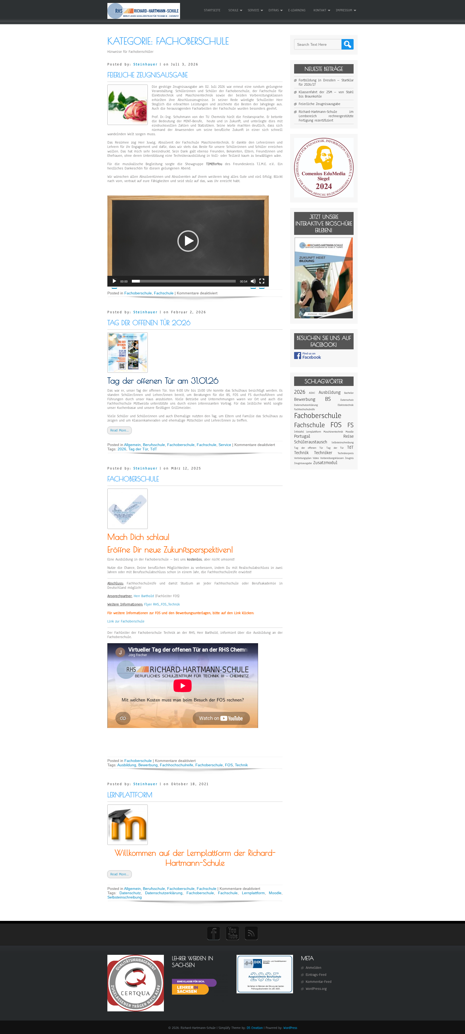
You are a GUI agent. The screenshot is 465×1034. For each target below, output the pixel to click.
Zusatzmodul (325, 462)
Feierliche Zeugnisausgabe (147, 75)
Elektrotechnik (346, 405)
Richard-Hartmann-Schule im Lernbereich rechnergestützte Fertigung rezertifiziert (326, 116)
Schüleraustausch (310, 442)
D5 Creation (255, 1028)
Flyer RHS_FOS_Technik (162, 604)
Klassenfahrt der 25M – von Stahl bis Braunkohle (326, 94)
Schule (233, 10)
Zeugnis (349, 458)
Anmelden (313, 967)
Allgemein (132, 445)
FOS (229, 765)
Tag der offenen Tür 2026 (149, 322)
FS (350, 425)
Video (316, 458)
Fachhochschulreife (176, 765)
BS (328, 399)
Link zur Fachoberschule (126, 621)
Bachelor (349, 393)
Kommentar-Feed (319, 981)
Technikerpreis (346, 453)
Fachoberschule (138, 293)
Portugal (302, 436)
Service (253, 10)
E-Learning (296, 10)
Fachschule (164, 293)
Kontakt (319, 10)
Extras (274, 10)
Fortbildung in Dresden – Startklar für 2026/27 (326, 82)
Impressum (344, 10)
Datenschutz (130, 893)
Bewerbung (148, 765)
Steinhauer (145, 64)
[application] (188, 241)
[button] (188, 241)
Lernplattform (129, 795)
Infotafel (299, 431)
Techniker (323, 453)
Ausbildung (126, 765)
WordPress (290, 1028)
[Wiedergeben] (114, 283)
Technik (241, 765)
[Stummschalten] (253, 283)
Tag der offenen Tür (308, 448)
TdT (153, 449)
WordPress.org (316, 988)
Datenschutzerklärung (163, 893)
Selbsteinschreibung (124, 897)
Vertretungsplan (302, 458)
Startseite (212, 10)
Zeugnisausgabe (303, 463)
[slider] (184, 281)
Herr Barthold (144, 596)
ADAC (312, 393)
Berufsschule (154, 445)
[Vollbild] (262, 283)
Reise (348, 436)
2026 (122, 449)
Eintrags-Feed (316, 974)
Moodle (275, 893)
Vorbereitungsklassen (332, 458)
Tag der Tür (138, 449)
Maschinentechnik (333, 431)
